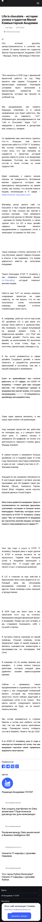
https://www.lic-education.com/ (16, 195)
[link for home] (6, 4)
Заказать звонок (19, 916)
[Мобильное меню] (38, 3)
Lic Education (8, 280)
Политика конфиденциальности (17, 909)
